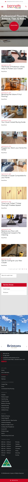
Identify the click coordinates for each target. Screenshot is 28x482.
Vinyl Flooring (4, 399)
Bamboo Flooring (5, 403)
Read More (4, 71)
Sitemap (3, 379)
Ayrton (3, 433)
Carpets (3, 394)
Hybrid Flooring (5, 405)
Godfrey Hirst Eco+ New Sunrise (9, 420)
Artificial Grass (4, 410)
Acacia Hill (3, 429)
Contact (3, 376)
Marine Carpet (4, 397)
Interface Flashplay (6, 422)
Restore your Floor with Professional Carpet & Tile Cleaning (10, 233)
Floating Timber (5, 407)
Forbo (2, 386)
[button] (2, 7)
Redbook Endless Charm (7, 424)
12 (26, 269)
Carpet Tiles (4, 384)
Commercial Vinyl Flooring (7, 388)
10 (22, 269)
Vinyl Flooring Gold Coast (7, 435)
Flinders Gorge (4, 431)
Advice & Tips (4, 374)
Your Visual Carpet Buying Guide (13, 122)
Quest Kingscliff (5, 418)
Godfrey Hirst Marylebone (7, 426)
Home (2, 370)
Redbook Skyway (5, 416)
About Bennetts (5, 372)
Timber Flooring (5, 401)
